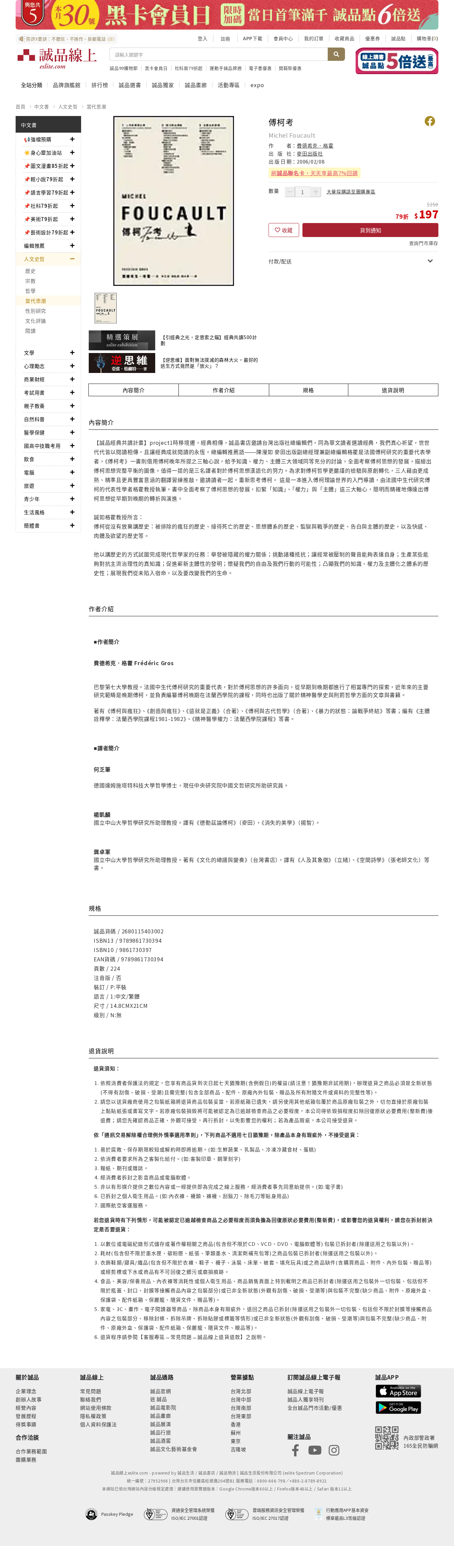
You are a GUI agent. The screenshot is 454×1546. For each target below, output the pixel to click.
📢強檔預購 (38, 139)
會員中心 (283, 38)
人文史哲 (68, 106)
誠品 (161, 1398)
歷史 (30, 270)
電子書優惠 (260, 68)
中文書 (41, 106)
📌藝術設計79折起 (46, 232)
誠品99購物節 (124, 68)
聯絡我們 (90, 1399)
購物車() (427, 38)
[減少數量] (289, 191)
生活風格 (34, 512)
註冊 (225, 38)
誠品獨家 (163, 85)
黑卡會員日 (156, 68)
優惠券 (372, 38)
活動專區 (229, 85)
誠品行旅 (160, 1432)
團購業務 (26, 1459)
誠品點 (398, 38)
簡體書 (32, 525)
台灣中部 (241, 1399)
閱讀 (30, 330)
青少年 (32, 498)
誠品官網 (160, 1390)
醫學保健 (34, 432)
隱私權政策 (93, 1415)
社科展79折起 (189, 68)
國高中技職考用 (42, 445)
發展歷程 (26, 1415)
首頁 (21, 106)
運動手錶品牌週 (226, 68)
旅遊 (29, 485)
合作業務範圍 (31, 1451)
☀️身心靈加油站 (43, 152)
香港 (236, 1424)
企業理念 (26, 1390)
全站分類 (31, 85)
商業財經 (34, 379)
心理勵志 (34, 365)
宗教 (30, 280)
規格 (308, 390)
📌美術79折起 (41, 218)
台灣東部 (241, 1415)
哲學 (30, 290)
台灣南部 (241, 1407)
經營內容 (26, 1407)
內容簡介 (134, 390)
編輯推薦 (34, 245)
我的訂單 (314, 38)
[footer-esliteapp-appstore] (398, 1390)
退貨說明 (393, 390)
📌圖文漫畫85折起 (46, 165)
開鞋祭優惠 (290, 68)
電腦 (29, 472)
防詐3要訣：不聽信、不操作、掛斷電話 (70, 39)
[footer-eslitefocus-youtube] (315, 1449)
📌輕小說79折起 (43, 179)
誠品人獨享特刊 (305, 1399)
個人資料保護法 (98, 1424)
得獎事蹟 (26, 1424)
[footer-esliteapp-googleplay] (398, 1406)
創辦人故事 (29, 1399)
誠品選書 (130, 85)
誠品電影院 (163, 1407)
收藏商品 (344, 38)
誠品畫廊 (196, 85)
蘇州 (236, 1432)
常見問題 (90, 1390)
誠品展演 (160, 1423)
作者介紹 (224, 390)
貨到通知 (370, 230)
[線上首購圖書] (397, 61)
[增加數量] (315, 191)
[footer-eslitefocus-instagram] (334, 1449)
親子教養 (34, 405)
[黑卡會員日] (227, 15)
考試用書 (34, 392)
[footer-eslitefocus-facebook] (295, 1449)
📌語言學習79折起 (46, 192)
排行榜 (99, 85)
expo (257, 85)
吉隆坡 (238, 1449)
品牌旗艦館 (67, 85)
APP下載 (253, 38)
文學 (29, 352)
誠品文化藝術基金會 (173, 1448)
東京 (236, 1440)
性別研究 (35, 310)
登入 (203, 38)
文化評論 (35, 320)
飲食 (29, 458)
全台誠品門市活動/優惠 (314, 1407)
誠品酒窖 (160, 1440)
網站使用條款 (96, 1407)
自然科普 (34, 419)
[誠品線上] (57, 58)
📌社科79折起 (41, 205)
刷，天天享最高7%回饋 (314, 173)
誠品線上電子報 (305, 1390)
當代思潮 (96, 106)
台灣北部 (241, 1390)
